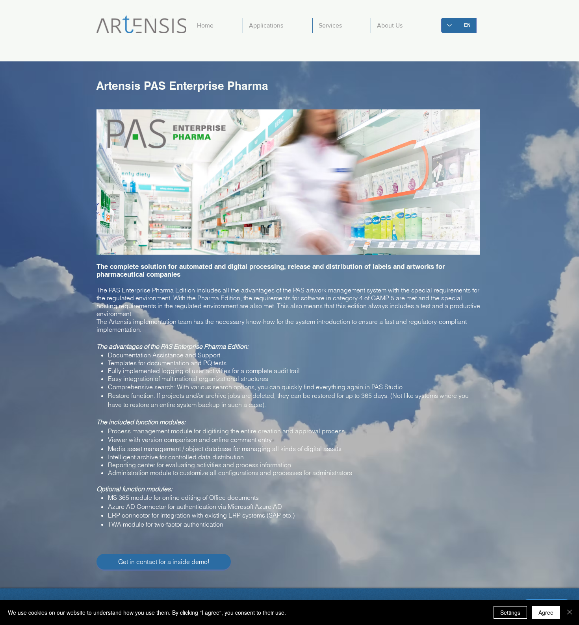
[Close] (569, 612)
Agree (545, 612)
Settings (510, 612)
